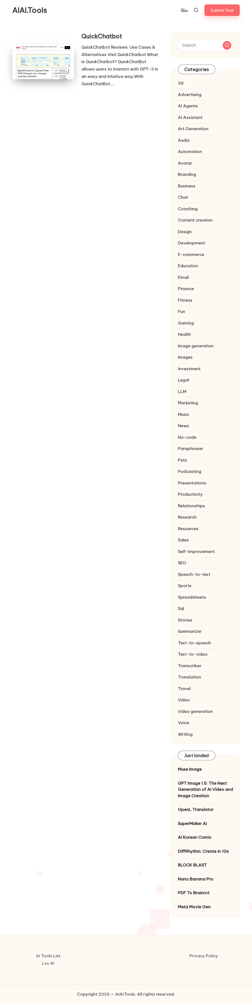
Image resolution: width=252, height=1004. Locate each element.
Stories (185, 620)
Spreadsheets (192, 597)
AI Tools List (48, 956)
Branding (187, 174)
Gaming (186, 323)
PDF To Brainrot (193, 892)
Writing (185, 734)
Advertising (190, 94)
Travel (184, 688)
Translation (189, 677)
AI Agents (188, 106)
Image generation (196, 346)
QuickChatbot (101, 36)
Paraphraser (190, 448)
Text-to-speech (194, 643)
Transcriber (190, 665)
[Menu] (184, 10)
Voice (183, 722)
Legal (183, 380)
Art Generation (193, 128)
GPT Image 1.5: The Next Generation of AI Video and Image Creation (205, 789)
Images (185, 357)
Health (184, 334)
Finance (186, 288)
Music (183, 414)
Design (185, 231)
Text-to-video (192, 654)
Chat (183, 197)
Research (187, 517)
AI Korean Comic (194, 837)
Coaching (188, 209)
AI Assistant (190, 117)
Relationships (191, 506)
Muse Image (190, 769)
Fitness (185, 300)
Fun (181, 311)
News (183, 425)
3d (180, 83)
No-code (187, 437)
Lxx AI (48, 963)
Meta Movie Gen (194, 906)
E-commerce (191, 254)
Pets (182, 460)
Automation (190, 151)
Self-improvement (196, 551)
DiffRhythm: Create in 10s (203, 851)
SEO (182, 563)
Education (188, 266)
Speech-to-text (194, 574)
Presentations (192, 483)
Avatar (185, 163)
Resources (188, 528)
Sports (184, 585)
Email (183, 277)
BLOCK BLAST (192, 865)
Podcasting (189, 471)
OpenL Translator (196, 809)
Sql (181, 608)
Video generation (195, 711)
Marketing (188, 403)
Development (191, 243)
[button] (222, 10)
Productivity (190, 494)
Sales (183, 540)
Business (186, 186)
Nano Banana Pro (195, 879)
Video (184, 700)
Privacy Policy (203, 956)
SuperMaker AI (192, 823)
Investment (189, 368)
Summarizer (190, 631)
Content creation (195, 220)
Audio (184, 140)
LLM (182, 391)
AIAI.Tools (29, 10)
